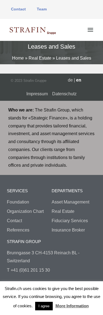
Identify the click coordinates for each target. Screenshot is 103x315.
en (78, 80)
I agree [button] (43, 306)
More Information (72, 305)
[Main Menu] (90, 29)
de (70, 80)
